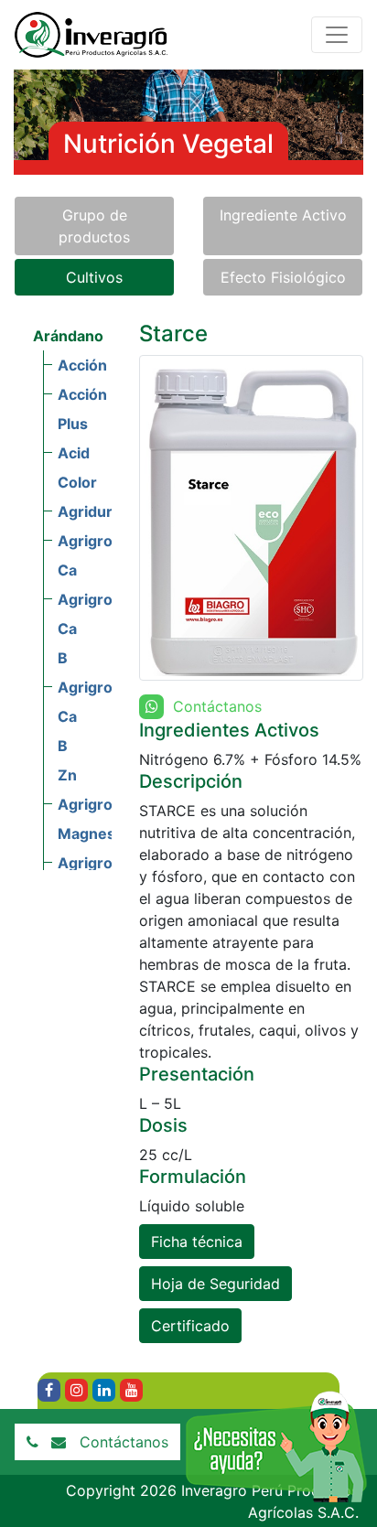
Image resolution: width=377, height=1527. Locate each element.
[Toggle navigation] (336, 34)
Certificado (190, 1326)
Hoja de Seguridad (215, 1283)
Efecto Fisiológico (283, 277)
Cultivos (94, 277)
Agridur (85, 511)
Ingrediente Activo (283, 215)
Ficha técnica (196, 1241)
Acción (82, 365)
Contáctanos (124, 1442)
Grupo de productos (94, 226)
